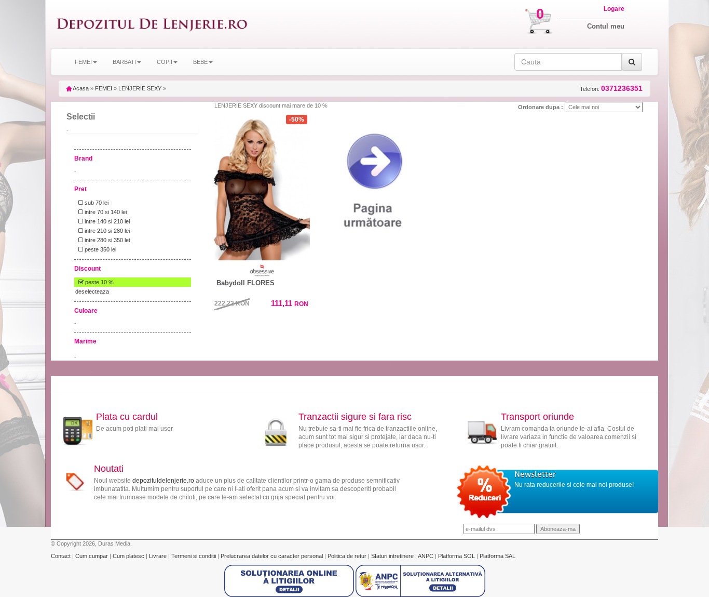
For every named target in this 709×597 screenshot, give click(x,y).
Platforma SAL (497, 556)
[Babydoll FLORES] (262, 186)
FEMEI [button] (83, 62)
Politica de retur (348, 556)
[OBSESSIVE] (262, 270)
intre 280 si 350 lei (106, 240)
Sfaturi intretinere (393, 556)
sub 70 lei (95, 203)
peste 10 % (99, 282)
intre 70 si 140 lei (105, 212)
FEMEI (103, 88)
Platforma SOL (456, 556)
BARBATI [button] (124, 62)
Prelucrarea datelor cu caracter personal (272, 556)
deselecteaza (92, 291)
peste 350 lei (99, 249)
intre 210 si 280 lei (106, 231)
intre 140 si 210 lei (106, 221)
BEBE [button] (200, 62)
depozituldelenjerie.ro (163, 480)
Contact (61, 556)
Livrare (158, 556)
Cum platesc (129, 556)
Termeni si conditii (194, 556)
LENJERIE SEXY (139, 88)
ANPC (425, 556)
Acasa (80, 88)
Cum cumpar (92, 556)
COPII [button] (164, 62)
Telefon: (611, 88)
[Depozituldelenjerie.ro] (152, 24)
